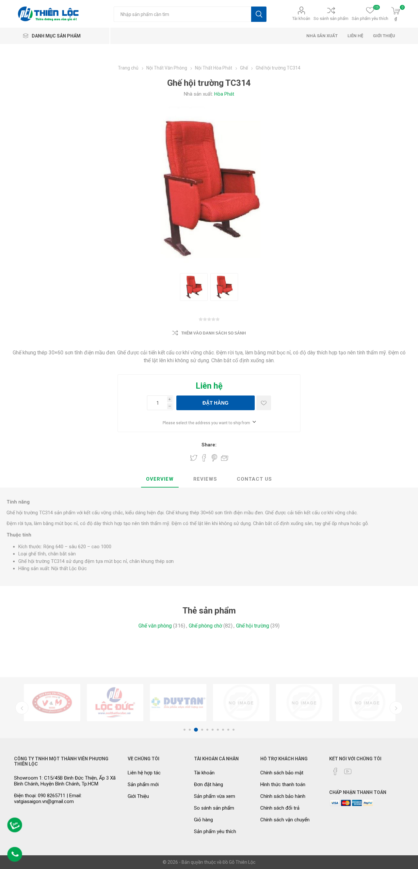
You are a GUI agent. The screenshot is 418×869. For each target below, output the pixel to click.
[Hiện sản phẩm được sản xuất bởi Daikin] (241, 702)
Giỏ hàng (203, 820)
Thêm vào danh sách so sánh (213, 333)
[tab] (160, 479)
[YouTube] (348, 771)
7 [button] (218, 730)
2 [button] (190, 730)
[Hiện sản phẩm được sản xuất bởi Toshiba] (367, 702)
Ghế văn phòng (155, 626)
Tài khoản (301, 18)
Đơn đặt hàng (208, 784)
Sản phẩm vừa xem (214, 796)
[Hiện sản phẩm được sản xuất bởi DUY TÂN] (178, 702)
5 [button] (207, 730)
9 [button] (228, 730)
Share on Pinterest (214, 457)
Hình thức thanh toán (282, 784)
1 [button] (184, 730)
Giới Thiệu (138, 796)
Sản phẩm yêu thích (215, 831)
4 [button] (202, 730)
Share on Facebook (204, 457)
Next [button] (396, 707)
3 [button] (196, 730)
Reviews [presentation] (205, 479)
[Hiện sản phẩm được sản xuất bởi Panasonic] (304, 702)
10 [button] (233, 730)
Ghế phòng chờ (205, 626)
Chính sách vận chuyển (285, 820)
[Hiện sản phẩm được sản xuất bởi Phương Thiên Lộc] (115, 702)
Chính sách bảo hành (282, 796)
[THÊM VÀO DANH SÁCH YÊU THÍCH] (263, 403)
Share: (209, 445)
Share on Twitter (193, 457)
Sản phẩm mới (143, 784)
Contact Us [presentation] (254, 479)
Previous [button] (21, 707)
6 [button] (213, 730)
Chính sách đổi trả (279, 808)
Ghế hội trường (252, 626)
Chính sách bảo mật (281, 773)
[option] (52, 702)
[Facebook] (335, 771)
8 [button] (223, 730)
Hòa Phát (224, 94)
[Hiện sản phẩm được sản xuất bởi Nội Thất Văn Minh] (52, 702)
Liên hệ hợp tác (144, 773)
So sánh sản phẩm (331, 18)
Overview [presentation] (160, 479)
